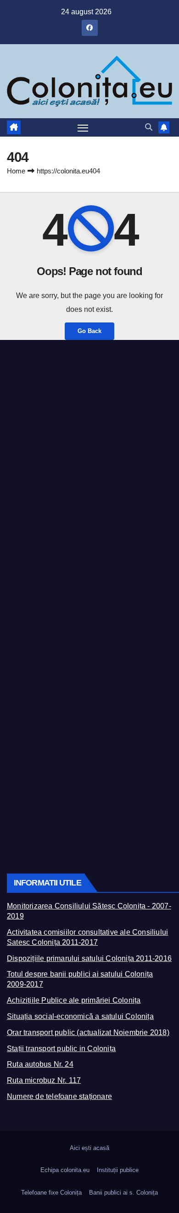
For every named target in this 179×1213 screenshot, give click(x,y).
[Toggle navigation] (83, 127)
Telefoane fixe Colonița (51, 1192)
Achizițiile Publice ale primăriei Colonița (73, 1000)
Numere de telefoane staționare (59, 1096)
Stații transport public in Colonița (61, 1048)
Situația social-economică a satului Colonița (80, 1016)
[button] (148, 127)
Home (16, 171)
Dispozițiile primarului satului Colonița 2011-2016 (89, 958)
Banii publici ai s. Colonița (123, 1192)
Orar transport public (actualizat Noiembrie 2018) (88, 1032)
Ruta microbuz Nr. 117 (44, 1080)
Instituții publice (118, 1170)
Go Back (89, 331)
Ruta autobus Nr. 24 (40, 1064)
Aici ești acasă (89, 1147)
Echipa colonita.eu (65, 1170)
